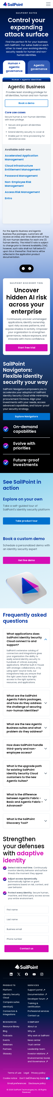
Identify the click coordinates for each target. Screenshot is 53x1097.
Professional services (38, 1011)
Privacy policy (38, 1073)
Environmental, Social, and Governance (39, 1060)
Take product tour (26, 521)
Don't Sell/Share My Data (32, 1078)
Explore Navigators (26, 416)
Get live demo (26, 560)
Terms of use (14, 1073)
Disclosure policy (37, 1083)
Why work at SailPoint (38, 1035)
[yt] (34, 974)
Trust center (34, 1044)
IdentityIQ (8, 1006)
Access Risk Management (22, 192)
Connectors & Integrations (10, 1013)
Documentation (36, 994)
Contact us (26, 948)
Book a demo (26, 103)
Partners (7, 1049)
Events (6, 1040)
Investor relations (36, 1053)
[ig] (41, 974)
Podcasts (7, 1035)
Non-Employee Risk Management (18, 184)
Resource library (11, 1026)
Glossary (7, 1053)
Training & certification (34, 1005)
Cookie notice (10, 1078)
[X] (18, 974)
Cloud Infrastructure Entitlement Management (22, 167)
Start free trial (26, 347)
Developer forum (36, 998)
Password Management (21, 176)
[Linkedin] (11, 974)
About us (32, 1026)
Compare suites (11, 1002)
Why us (31, 1031)
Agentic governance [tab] (39, 67)
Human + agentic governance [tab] (14, 67)
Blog (5, 1031)
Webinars (8, 1044)
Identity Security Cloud (11, 996)
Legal (26, 1073)
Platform (7, 989)
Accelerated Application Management (21, 157)
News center (34, 1040)
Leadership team (36, 1049)
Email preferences (17, 1083)
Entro (8, 198)
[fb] (26, 974)
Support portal (35, 989)
